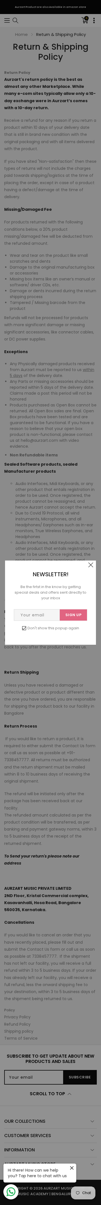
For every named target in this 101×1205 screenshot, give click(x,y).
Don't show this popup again (53, 628)
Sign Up (73, 615)
